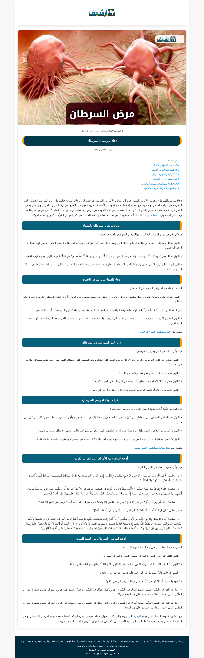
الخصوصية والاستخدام (106, 650)
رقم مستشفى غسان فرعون (155, 331)
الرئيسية (117, 131)
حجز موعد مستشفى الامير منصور (151, 447)
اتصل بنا (92, 650)
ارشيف (155, 214)
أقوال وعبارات (106, 131)
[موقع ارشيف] (102, 12)
